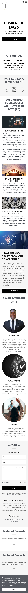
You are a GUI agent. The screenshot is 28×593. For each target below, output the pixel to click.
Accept (14, 589)
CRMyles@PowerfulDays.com (14, 351)
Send (14, 488)
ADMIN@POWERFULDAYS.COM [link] (14, 519)
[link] (5, 2)
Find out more (14, 290)
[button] (26, 2)
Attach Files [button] (6, 482)
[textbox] (14, 457)
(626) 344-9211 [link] (14, 521)
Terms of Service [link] (15, 494)
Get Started (14, 39)
